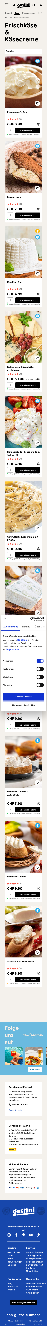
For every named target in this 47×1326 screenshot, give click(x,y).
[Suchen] (14, 5)
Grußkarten (32, 1292)
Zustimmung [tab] (10, 626)
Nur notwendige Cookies (23, 705)
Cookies (22, 640)
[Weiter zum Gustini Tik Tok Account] (38, 1235)
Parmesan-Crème (17, 112)
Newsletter (32, 1271)
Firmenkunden (34, 1286)
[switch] (40, 669)
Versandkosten (34, 1252)
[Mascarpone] (23, 167)
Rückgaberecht (34, 1258)
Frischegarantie (34, 1261)
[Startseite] (6, 17)
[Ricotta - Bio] (23, 252)
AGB (6, 1324)
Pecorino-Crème (16, 876)
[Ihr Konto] (34, 5)
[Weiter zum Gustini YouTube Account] (31, 1235)
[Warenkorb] (41, 5)
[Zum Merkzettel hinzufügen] (37, 103)
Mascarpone (14, 197)
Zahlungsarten (34, 1255)
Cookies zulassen (24, 697)
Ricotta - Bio (14, 282)
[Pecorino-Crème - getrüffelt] (23, 762)
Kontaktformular (16, 1110)
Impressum (13, 649)
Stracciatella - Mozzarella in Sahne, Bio (23, 453)
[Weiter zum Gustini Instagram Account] (9, 1235)
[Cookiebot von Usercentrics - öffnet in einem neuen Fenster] (33, 619)
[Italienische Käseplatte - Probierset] (23, 337)
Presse (11, 1289)
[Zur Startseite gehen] (23, 5)
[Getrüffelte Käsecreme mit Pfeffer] (23, 507)
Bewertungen (14, 1261)
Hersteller (13, 1286)
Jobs (10, 1258)
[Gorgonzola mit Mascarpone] (23, 592)
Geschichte (13, 1252)
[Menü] (7, 5)
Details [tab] (26, 626)
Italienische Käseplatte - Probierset (21, 368)
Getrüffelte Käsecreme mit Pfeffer (22, 538)
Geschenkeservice (36, 1283)
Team (10, 1255)
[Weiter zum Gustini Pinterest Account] (23, 1235)
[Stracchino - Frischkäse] (23, 931)
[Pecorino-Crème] (23, 847)
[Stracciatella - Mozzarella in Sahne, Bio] (23, 422)
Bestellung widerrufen (23, 1302)
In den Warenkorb (27, 130)
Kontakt (30, 1268)
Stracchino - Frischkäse (20, 961)
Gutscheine (32, 1289)
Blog (9, 1283)
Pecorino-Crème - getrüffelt (17, 793)
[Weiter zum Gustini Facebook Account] (16, 1235)
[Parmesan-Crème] (23, 82)
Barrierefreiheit (34, 1264)
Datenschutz (21, 1324)
